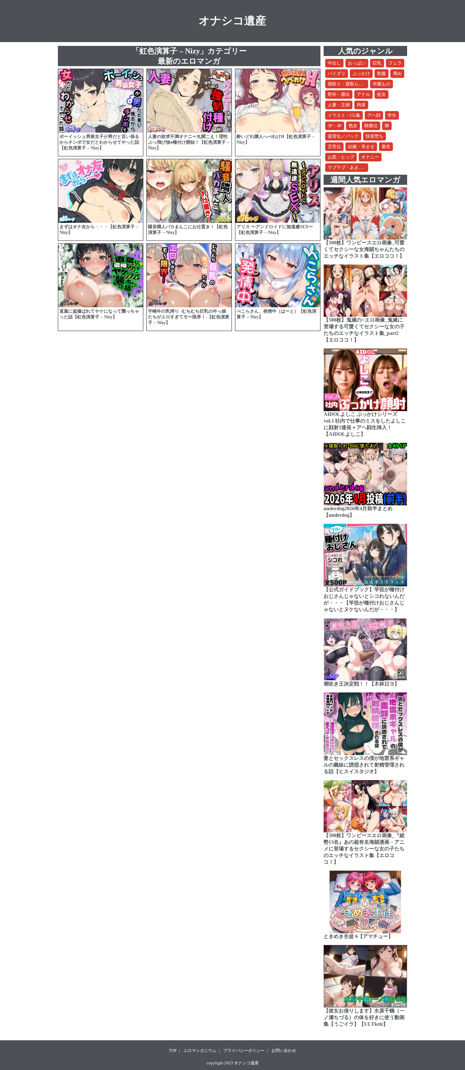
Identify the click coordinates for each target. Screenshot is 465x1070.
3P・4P (335, 125)
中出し (334, 63)
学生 (392, 115)
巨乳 (377, 63)
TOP (173, 1050)
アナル (363, 94)
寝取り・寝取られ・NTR (352, 84)
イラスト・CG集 (344, 115)
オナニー (370, 157)
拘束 (361, 105)
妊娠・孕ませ (361, 146)
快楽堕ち (374, 136)
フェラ (395, 63)
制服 (381, 73)
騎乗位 (371, 125)
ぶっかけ (361, 73)
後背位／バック (343, 136)
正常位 (334, 146)
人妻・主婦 (339, 105)
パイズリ (336, 73)
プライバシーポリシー (243, 1050)
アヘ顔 (374, 115)
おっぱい (357, 63)
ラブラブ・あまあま (348, 167)
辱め (397, 73)
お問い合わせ (283, 1050)
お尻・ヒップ (341, 157)
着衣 (385, 146)
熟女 (353, 125)
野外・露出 (339, 94)
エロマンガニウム (199, 1050)
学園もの (381, 84)
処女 (381, 94)
